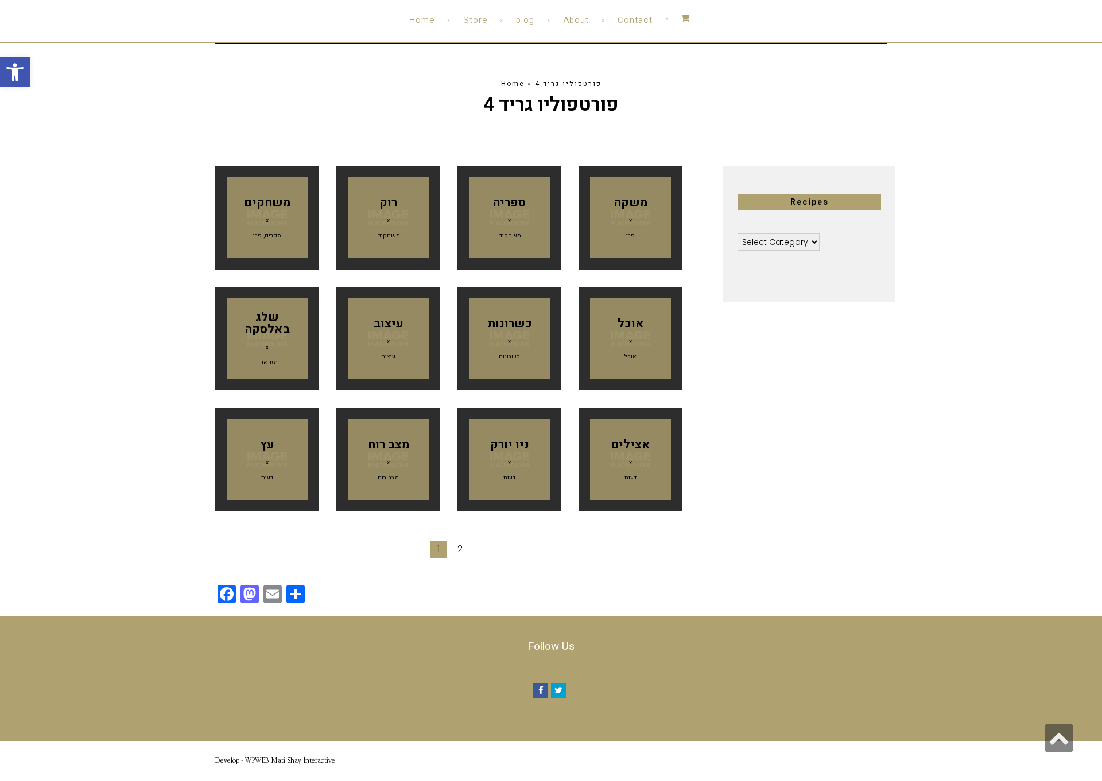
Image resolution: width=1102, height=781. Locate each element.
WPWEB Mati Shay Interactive (290, 760)
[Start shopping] (673, 18)
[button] (15, 72)
